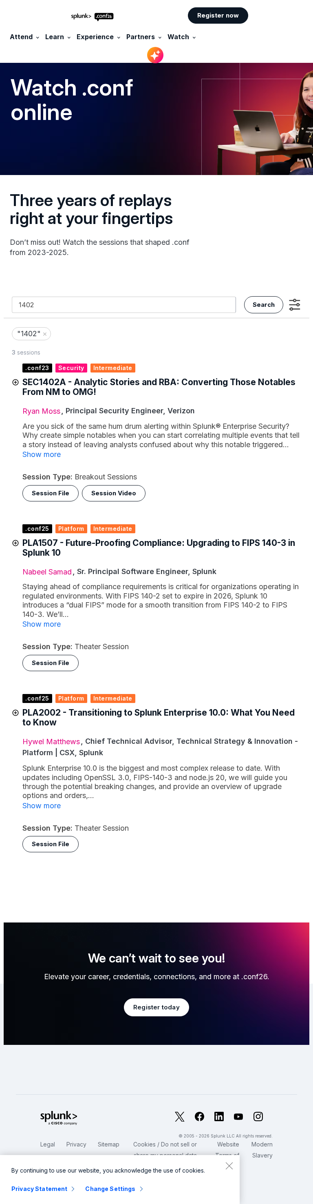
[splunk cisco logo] (75, 1118)
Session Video (113, 493)
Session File (50, 493)
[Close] (229, 1166)
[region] (120, 1179)
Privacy (76, 1144)
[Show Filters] (294, 304)
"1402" (32, 333)
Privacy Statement (39, 1188)
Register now (218, 15)
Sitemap (108, 1144)
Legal (47, 1144)
